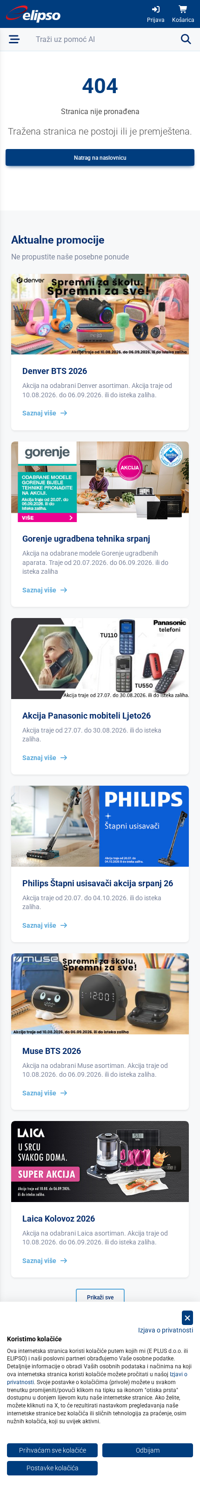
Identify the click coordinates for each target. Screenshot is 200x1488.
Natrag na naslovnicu (100, 158)
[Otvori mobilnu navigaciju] (14, 39)
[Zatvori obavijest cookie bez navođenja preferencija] (187, 1318)
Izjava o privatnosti (165, 1330)
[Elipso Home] (33, 14)
